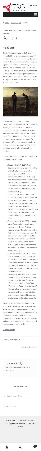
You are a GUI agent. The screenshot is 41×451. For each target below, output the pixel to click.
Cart (31, 445)
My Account (7, 447)
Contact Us (32, 423)
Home (7, 23)
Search (20, 447)
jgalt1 (27, 30)
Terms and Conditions (26, 420)
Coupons (7, 423)
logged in (19, 367)
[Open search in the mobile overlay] (20, 396)
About (20, 426)
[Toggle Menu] (35, 14)
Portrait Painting (29, 347)
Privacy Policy (11, 420)
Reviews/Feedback (20, 386)
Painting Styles (16, 23)
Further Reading (9, 329)
